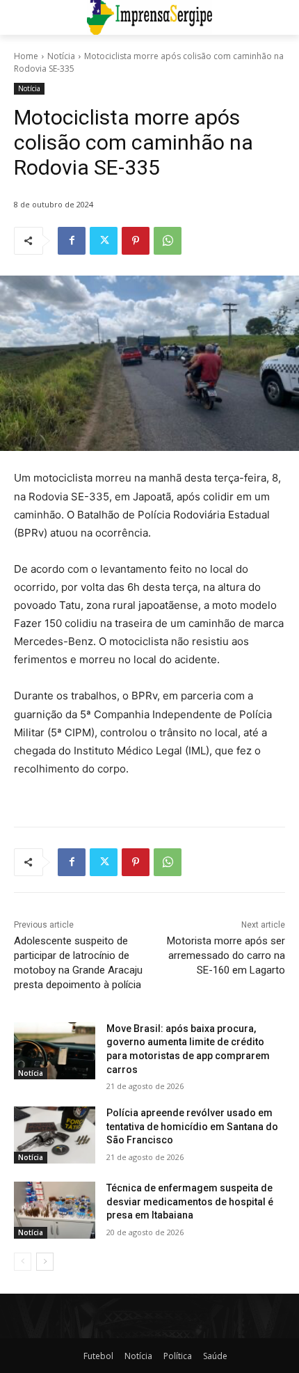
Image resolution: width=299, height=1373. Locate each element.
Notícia (61, 56)
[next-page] (45, 1262)
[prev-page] (22, 1262)
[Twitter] (104, 241)
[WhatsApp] (167, 241)
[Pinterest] (136, 241)
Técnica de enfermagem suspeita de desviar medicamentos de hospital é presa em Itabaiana (189, 1201)
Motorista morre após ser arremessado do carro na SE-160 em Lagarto (226, 955)
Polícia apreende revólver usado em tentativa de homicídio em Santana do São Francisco (192, 1126)
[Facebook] (72, 241)
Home (26, 56)
